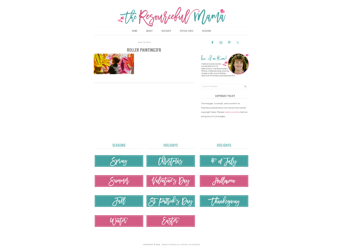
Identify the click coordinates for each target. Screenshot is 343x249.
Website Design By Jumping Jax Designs (181, 245)
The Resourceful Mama (171, 17)
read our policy (232, 112)
